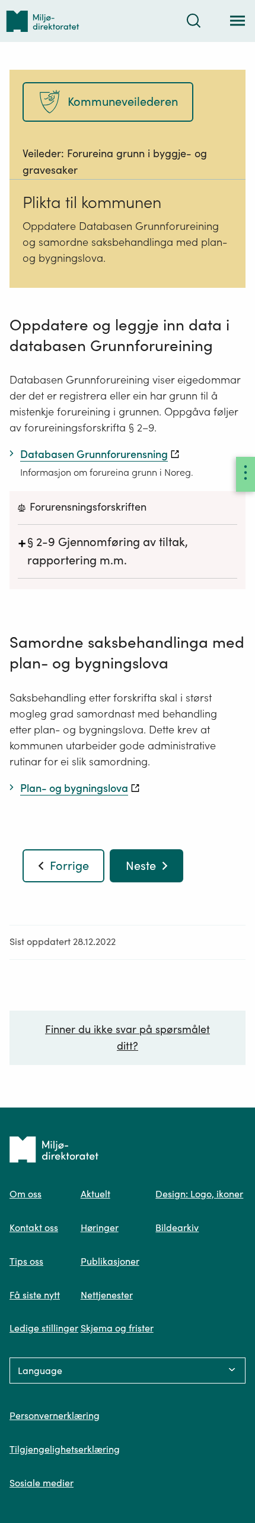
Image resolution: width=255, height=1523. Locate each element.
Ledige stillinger (43, 1328)
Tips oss (26, 1261)
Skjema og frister (117, 1328)
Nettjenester (107, 1295)
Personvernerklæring (54, 1415)
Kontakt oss (33, 1227)
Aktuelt (95, 1194)
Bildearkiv (177, 1227)
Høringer (100, 1227)
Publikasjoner (110, 1261)
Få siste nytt (34, 1295)
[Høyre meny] (245, 474)
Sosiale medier (41, 1483)
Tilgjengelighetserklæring (64, 1449)
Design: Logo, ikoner (199, 1194)
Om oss (25, 1194)
